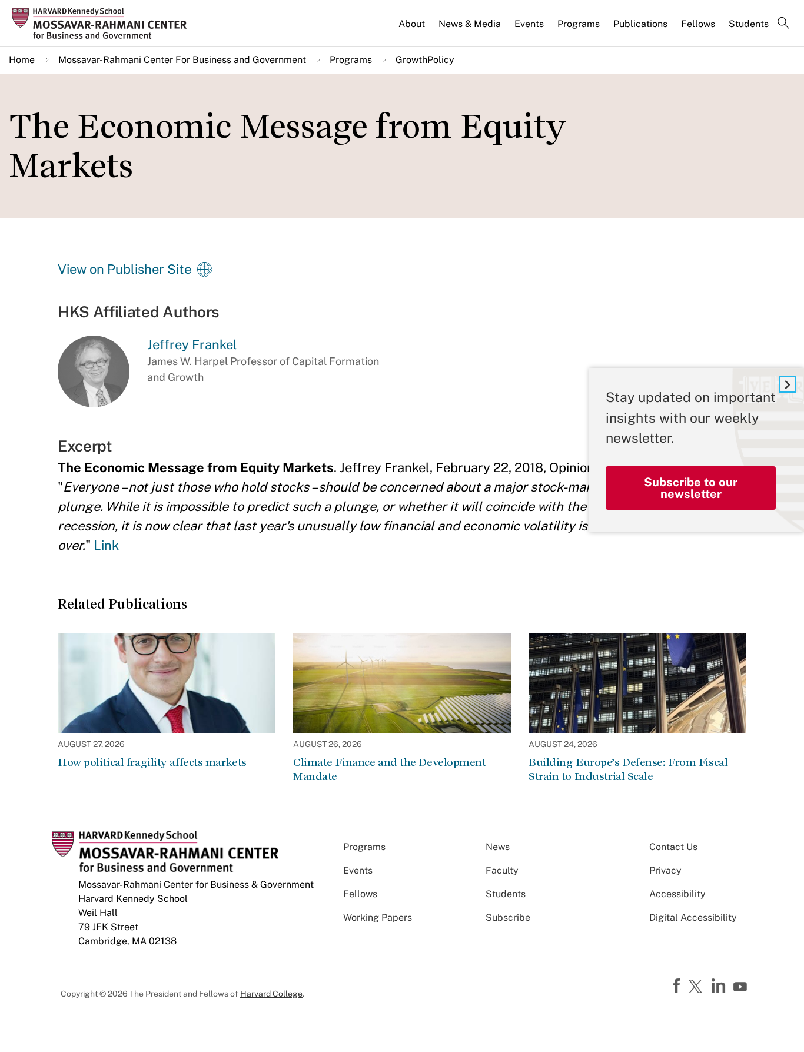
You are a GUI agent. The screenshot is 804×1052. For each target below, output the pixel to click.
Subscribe (508, 917)
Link (106, 545)
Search (783, 24)
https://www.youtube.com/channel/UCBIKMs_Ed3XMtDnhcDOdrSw (741, 987)
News (498, 846)
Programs (578, 23)
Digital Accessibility (693, 917)
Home (22, 59)
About (411, 23)
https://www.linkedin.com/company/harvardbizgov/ (720, 986)
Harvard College (271, 993)
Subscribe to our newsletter (690, 488)
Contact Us (673, 846)
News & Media (469, 23)
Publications (640, 23)
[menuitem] (413, 28)
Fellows (698, 23)
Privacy (665, 870)
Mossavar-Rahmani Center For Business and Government (182, 59)
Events (529, 23)
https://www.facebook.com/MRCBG (678, 986)
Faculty (502, 870)
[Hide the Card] (787, 384)
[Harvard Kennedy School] (103, 23)
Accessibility (677, 894)
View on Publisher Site (124, 269)
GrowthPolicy (425, 59)
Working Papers (377, 917)
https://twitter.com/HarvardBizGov (697, 987)
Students (749, 23)
